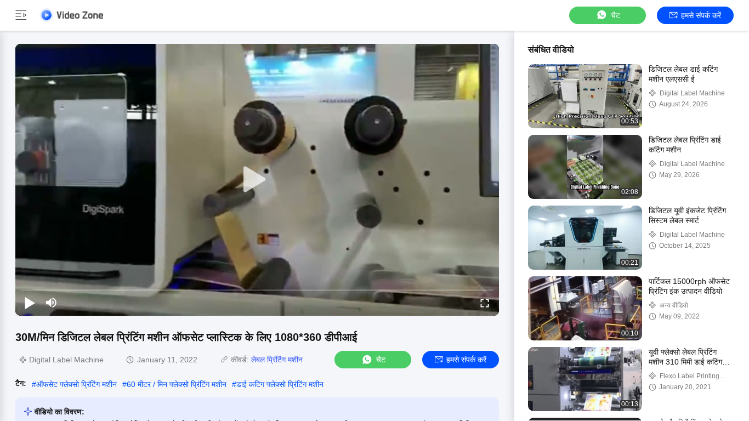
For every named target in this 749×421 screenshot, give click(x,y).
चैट (615, 15)
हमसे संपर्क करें (701, 15)
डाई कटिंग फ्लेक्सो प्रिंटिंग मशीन (280, 384)
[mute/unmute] (52, 302)
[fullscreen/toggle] (485, 302)
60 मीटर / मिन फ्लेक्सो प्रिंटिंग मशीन (176, 384)
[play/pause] (30, 302)
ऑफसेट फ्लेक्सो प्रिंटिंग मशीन (76, 384)
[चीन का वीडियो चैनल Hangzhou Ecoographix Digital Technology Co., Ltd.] (71, 15)
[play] (257, 180)
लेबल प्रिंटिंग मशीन (277, 359)
